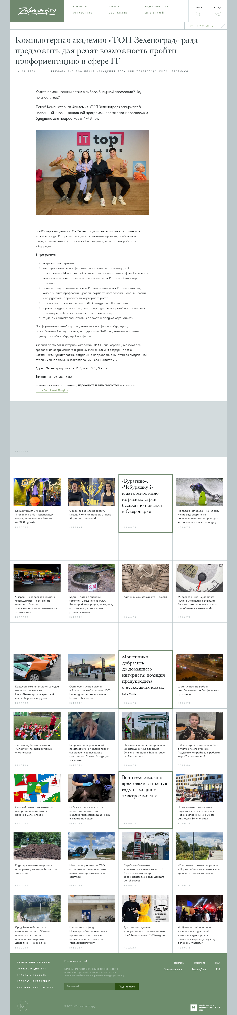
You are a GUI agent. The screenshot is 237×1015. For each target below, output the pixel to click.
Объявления (118, 12)
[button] (127, 986)
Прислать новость (31, 975)
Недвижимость (156, 6)
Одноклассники (173, 969)
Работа (114, 6)
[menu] (118, 9)
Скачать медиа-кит (31, 968)
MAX (217, 962)
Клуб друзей (154, 12)
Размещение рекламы (33, 962)
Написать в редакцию (34, 981)
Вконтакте (199, 962)
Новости (80, 6)
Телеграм (179, 962)
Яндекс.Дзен (199, 969)
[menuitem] (82, 6)
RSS (218, 969)
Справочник (82, 12)
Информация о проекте (35, 987)
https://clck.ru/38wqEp (52, 390)
